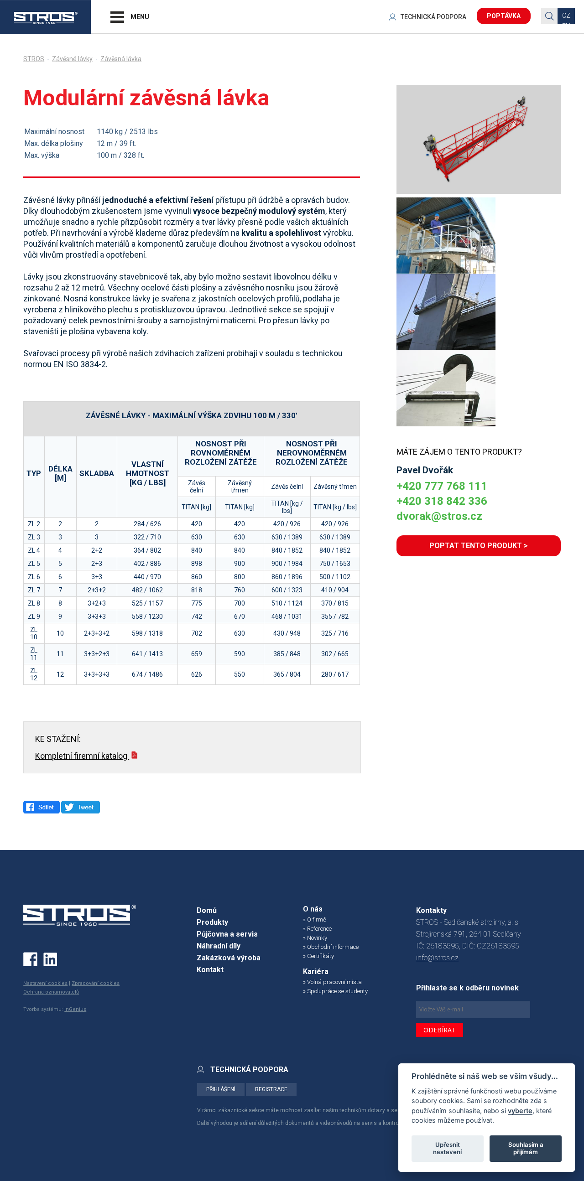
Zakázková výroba (229, 957)
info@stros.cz (437, 957)
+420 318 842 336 (441, 501)
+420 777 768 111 (441, 486)
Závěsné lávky (72, 58)
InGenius (75, 1009)
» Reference (317, 928)
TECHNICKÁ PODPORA (433, 17)
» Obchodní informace (331, 946)
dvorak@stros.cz (439, 516)
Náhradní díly (218, 946)
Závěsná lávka (120, 58)
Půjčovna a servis (227, 934)
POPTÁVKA (504, 16)
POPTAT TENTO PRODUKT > (478, 545)
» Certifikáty (318, 956)
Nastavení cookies (45, 983)
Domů (207, 910)
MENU (139, 17)
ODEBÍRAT (439, 1030)
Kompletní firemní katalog (82, 756)
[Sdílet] (41, 807)
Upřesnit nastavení (447, 1148)
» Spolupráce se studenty (335, 991)
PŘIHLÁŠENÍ (220, 1089)
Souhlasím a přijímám (525, 1148)
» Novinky (315, 937)
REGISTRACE (271, 1089)
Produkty (212, 922)
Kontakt (210, 969)
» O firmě (314, 919)
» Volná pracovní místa (332, 982)
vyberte (520, 1110)
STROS (33, 58)
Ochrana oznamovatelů (51, 992)
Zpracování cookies (96, 983)
